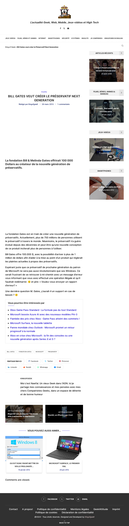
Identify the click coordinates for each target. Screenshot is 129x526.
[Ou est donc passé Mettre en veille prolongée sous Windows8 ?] (24, 448)
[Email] (68, 28)
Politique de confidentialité (51, 509)
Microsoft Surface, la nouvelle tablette (31, 323)
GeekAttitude (100, 509)
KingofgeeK (33, 104)
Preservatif (52, 352)
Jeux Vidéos (10, 38)
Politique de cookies (46, 512)
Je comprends (96, 38)
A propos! (27, 509)
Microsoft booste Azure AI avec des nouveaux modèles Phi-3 (43, 314)
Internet (42, 38)
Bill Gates (10, 352)
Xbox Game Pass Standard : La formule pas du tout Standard (43, 310)
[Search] (122, 45)
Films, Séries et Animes (27, 38)
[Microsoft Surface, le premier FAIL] (64, 448)
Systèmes (75, 38)
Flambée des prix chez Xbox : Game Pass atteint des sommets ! (45, 318)
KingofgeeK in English (113, 38)
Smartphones (54, 38)
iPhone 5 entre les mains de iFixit (106, 187)
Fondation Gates (25, 352)
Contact (13, 509)
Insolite (85, 38)
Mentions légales (80, 509)
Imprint (116, 509)
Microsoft (40, 352)
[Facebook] (60, 28)
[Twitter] (64, 28)
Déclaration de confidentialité (78, 512)
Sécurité (65, 38)
